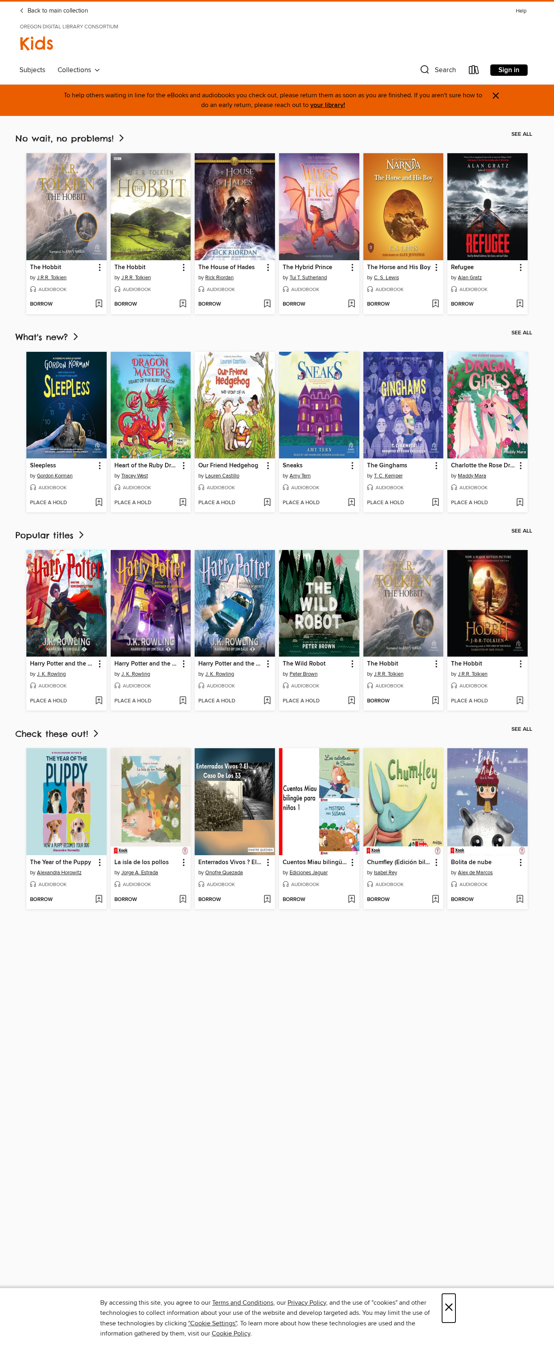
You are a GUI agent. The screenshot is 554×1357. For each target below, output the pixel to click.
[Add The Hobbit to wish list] (99, 304)
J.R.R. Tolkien (52, 277)
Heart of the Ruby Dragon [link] (147, 465)
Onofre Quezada (224, 872)
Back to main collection (57, 11)
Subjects (32, 70)
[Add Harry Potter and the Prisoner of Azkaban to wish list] (183, 701)
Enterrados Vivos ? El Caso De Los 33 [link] (231, 862)
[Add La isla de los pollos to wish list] (183, 900)
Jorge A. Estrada (139, 872)
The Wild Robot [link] (304, 664)
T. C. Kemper (388, 476)
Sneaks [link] (293, 465)
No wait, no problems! (66, 138)
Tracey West (134, 476)
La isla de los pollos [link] (141, 862)
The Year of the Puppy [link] (60, 862)
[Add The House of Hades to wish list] (267, 304)
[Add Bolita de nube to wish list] (520, 900)
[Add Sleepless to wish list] (99, 503)
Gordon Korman (55, 476)
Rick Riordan (219, 277)
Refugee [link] (462, 267)
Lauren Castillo (222, 476)
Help (521, 11)
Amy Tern (300, 476)
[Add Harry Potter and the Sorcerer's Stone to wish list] (99, 701)
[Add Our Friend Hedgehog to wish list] (267, 503)
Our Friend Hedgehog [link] (228, 465)
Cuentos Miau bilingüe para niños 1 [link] (315, 862)
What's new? (43, 337)
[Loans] (474, 71)
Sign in (509, 70)
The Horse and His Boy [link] (399, 267)
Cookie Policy (231, 1333)
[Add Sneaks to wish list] (351, 503)
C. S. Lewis (386, 277)
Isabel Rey (385, 872)
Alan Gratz (470, 277)
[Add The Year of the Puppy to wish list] (99, 900)
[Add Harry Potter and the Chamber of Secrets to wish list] (267, 701)
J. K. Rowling (51, 674)
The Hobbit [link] (45, 267)
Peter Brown (304, 674)
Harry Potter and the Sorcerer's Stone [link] (62, 664)
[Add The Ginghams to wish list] (435, 503)
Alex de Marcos (475, 872)
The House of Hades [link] (226, 267)
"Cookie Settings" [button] (212, 1323)
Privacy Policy (307, 1303)
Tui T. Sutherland (308, 277)
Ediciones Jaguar (309, 872)
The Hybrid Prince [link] (307, 267)
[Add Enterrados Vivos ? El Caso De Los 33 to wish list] (267, 900)
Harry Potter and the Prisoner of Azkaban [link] (147, 664)
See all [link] (521, 134)
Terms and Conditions (242, 1303)
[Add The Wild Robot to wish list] (351, 701)
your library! (327, 105)
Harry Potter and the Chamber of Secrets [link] (231, 664)
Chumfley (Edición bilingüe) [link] (399, 862)
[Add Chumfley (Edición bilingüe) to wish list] (435, 900)
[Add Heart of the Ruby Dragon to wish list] (183, 503)
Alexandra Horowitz (59, 872)
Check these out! (53, 733)
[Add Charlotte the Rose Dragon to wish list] (520, 503)
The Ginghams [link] (387, 465)
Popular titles (46, 535)
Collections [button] (76, 70)
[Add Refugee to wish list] (520, 304)
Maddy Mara (472, 476)
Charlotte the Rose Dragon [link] (483, 465)
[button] (437, 71)
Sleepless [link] (43, 465)
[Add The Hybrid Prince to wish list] (351, 304)
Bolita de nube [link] (471, 862)
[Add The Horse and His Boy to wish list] (435, 304)
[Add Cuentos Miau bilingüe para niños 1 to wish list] (351, 900)
